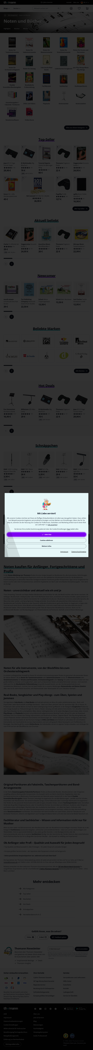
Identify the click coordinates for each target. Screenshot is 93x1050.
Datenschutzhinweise (78, 552)
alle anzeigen (52, 525)
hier (68, 529)
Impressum (64, 552)
